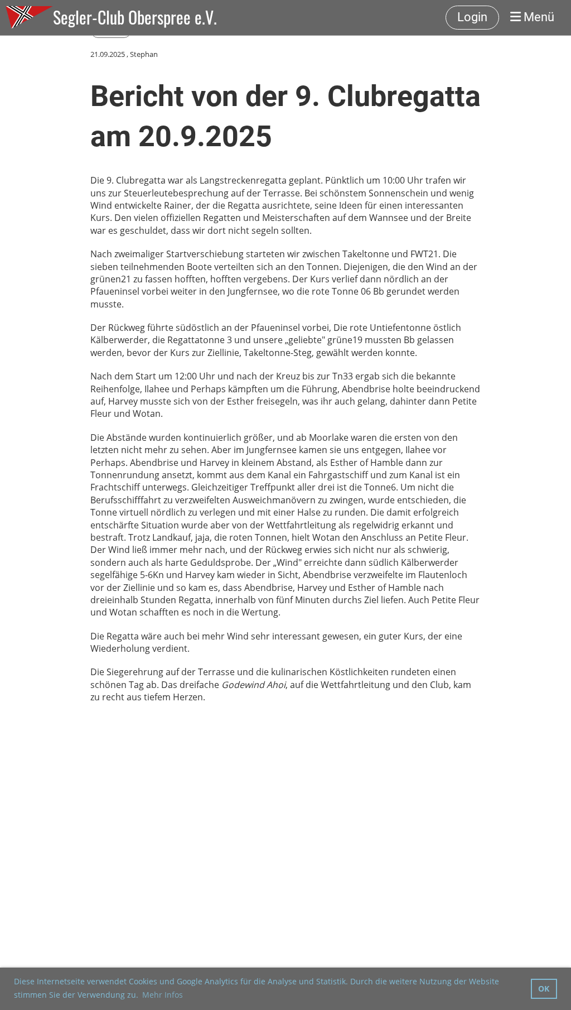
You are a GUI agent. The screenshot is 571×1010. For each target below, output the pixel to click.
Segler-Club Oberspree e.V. (135, 17)
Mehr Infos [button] (162, 994)
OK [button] (543, 988)
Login (472, 17)
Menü (537, 17)
